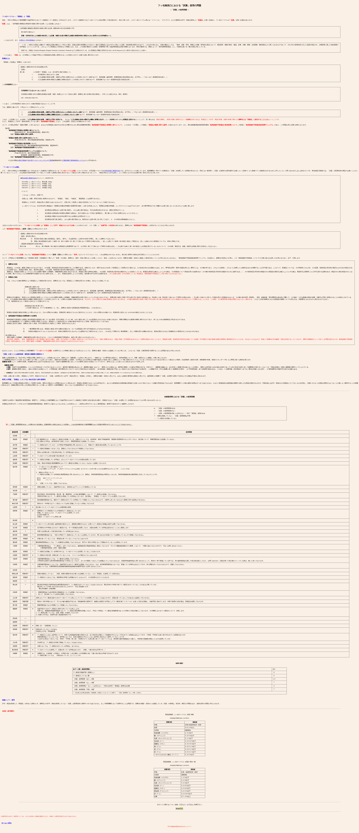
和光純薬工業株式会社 (112, 171)
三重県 (51, 160)
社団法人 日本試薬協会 (27, 40)
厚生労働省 (22, 160)
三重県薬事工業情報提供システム (73, 160)
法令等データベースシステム (37, 160)
